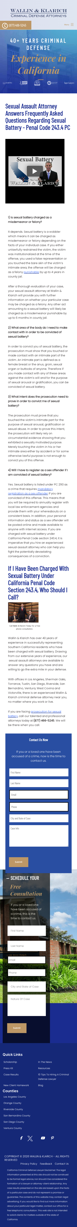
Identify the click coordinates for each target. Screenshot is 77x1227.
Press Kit (8, 1068)
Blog (40, 1085)
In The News (45, 1062)
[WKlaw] (38, 13)
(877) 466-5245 (17, 25)
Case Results (11, 1074)
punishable (31, 272)
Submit (18, 862)
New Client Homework (16, 1085)
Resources (44, 1068)
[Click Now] (22, 1138)
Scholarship (10, 1062)
